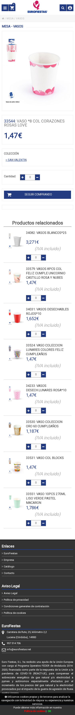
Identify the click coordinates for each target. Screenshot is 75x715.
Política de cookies (15, 612)
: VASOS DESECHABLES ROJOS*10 (47, 311)
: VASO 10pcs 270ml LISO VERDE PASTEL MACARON (46, 498)
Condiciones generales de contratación (26, 606)
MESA (10, 18)
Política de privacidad (16, 599)
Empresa (9, 559)
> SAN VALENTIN (16, 160)
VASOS (20, 18)
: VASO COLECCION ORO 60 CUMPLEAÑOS (44, 424)
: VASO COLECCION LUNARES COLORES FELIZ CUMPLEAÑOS (45, 349)
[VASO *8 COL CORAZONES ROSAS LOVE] (37, 71)
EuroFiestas (10, 553)
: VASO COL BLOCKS (45, 458)
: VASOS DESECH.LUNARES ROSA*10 (46, 388)
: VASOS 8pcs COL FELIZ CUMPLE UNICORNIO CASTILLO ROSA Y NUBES (45, 273)
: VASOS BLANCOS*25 (46, 233)
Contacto (9, 573)
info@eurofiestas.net (19, 649)
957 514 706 (14, 643)
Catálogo (9, 566)
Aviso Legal (10, 593)
